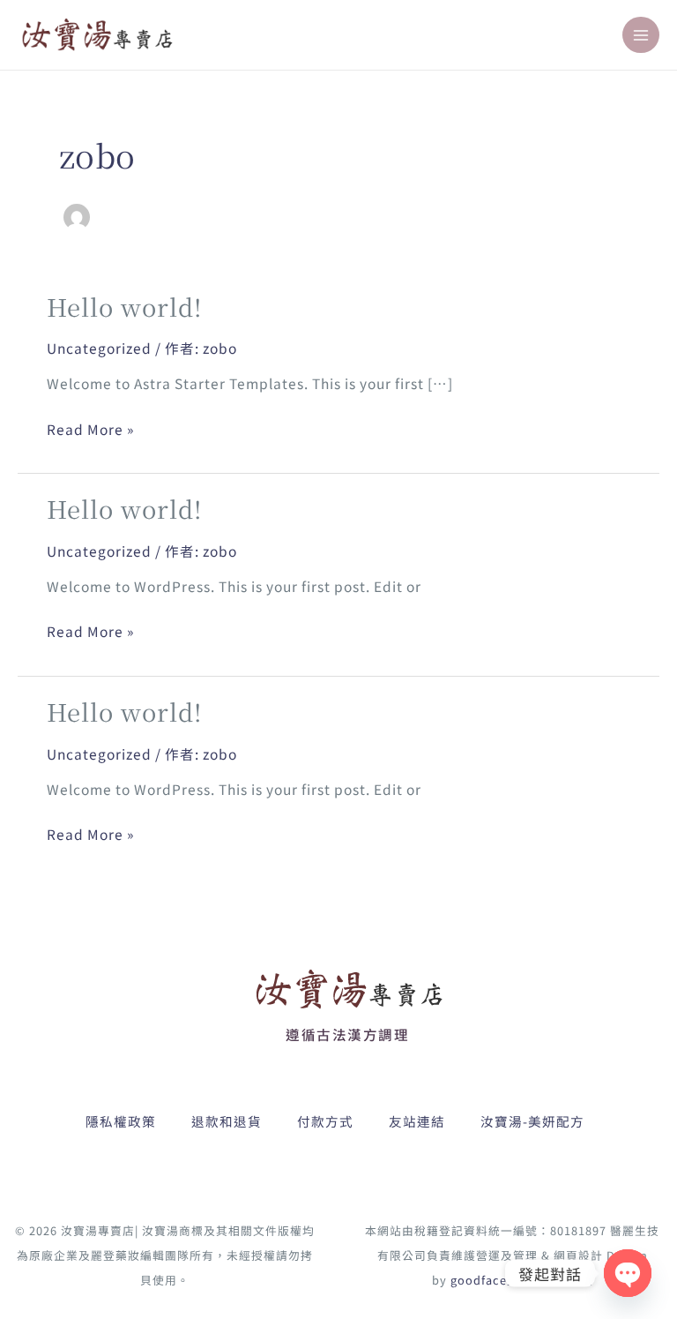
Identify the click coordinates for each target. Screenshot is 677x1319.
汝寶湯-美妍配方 (532, 1121)
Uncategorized (99, 347)
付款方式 (325, 1121)
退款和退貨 (226, 1121)
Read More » (90, 430)
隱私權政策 (121, 1121)
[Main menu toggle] (640, 35)
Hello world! (124, 306)
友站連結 (417, 1121)
